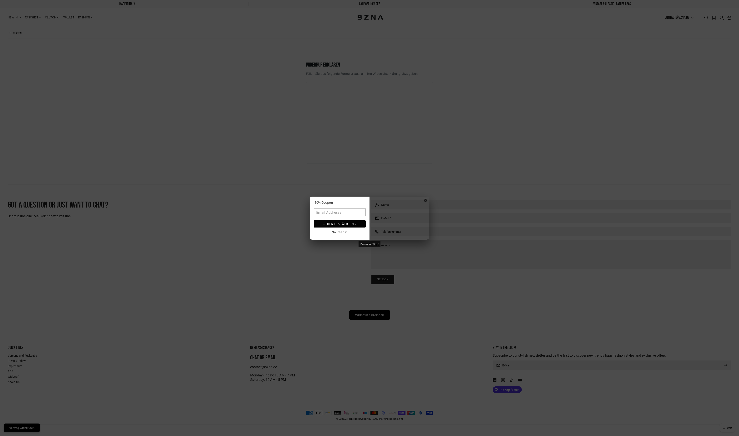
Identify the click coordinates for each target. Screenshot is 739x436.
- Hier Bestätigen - (340, 224)
